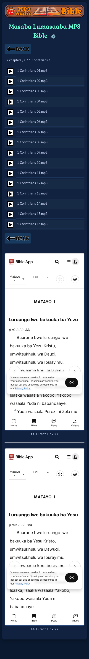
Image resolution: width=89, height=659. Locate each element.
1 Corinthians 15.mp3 (32, 214)
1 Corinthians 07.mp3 (32, 132)
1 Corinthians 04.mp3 (32, 101)
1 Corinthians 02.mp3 (32, 81)
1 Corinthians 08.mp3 (32, 142)
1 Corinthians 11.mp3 (32, 173)
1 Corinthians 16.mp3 (32, 224)
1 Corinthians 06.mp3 (32, 122)
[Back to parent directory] (18, 49)
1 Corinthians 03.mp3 (32, 91)
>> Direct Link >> (44, 434)
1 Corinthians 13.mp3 (32, 193)
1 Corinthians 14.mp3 (32, 203)
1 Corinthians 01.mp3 (32, 70)
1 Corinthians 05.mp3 (32, 111)
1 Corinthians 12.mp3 (32, 183)
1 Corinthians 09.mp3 (32, 152)
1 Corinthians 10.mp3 (32, 162)
